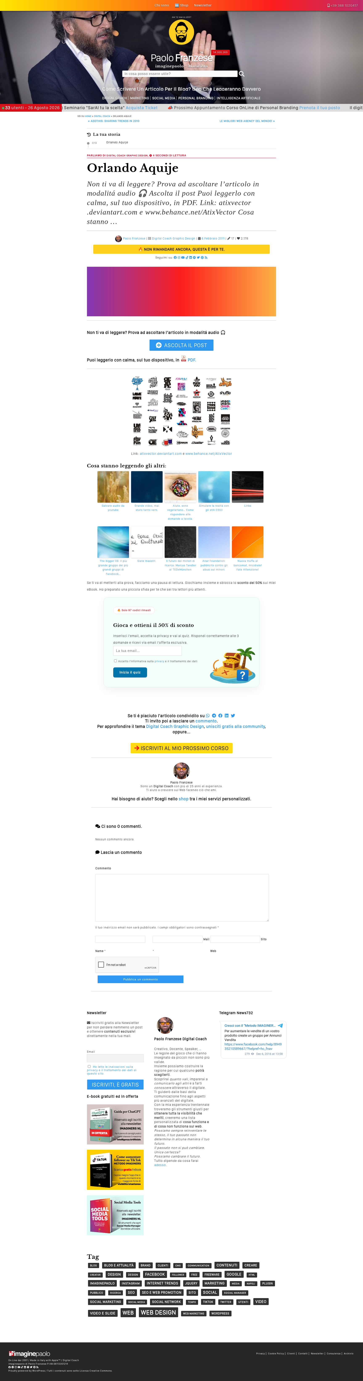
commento (206, 720)
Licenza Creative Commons (96, 1370)
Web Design (158, 1312)
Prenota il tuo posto (284, 107)
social (210, 1292)
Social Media (163, 98)
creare (251, 1265)
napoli (251, 1283)
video (261, 1301)
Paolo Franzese (134, 238)
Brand (146, 1265)
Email (91, 1051)
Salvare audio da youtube (113, 508)
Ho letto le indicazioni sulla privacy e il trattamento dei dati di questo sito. (112, 1070)
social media (136, 1302)
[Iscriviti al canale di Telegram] (13, 1367)
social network (166, 1302)
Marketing (139, 98)
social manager (235, 1292)
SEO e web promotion (162, 1292)
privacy (159, 661)
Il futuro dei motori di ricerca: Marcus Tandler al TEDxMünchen (180, 565)
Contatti (303, 1353)
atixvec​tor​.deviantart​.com (161, 454)
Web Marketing (193, 1313)
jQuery (191, 1283)
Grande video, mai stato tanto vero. (147, 508)
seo (131, 1292)
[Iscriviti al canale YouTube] (183, 257)
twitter (225, 1302)
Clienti (291, 1353)
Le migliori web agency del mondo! (247, 121)
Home (88, 116)
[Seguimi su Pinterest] (202, 257)
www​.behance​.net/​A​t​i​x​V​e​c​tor (208, 454)
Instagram (131, 1283)
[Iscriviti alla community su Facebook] (175, 257)
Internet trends (162, 1283)
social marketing (105, 1302)
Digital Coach (114, 98)
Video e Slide (103, 1313)
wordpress (220, 1313)
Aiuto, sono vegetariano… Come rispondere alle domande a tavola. (180, 512)
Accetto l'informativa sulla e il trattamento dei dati (157, 661)
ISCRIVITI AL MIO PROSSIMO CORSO (185, 748)
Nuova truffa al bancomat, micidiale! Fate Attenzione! (248, 565)
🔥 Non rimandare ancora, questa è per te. (181, 249)
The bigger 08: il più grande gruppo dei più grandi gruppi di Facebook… (113, 567)
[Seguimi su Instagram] (179, 257)
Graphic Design (137, 155)
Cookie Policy (276, 1353)
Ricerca (115, 1292)
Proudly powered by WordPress (26, 1370)
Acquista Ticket (106, 107)
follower (178, 1275)
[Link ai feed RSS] (206, 257)
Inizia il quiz (130, 672)
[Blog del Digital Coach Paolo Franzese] (181, 44)
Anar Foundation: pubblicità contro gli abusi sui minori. (214, 565)
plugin (267, 1283)
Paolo (182, 57)
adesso (160, 1165)
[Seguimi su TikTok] (187, 257)
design (114, 1274)
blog (93, 1265)
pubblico (96, 1292)
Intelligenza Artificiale (239, 98)
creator (95, 1275)
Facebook (155, 1274)
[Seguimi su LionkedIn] (190, 257)
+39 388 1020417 (344, 6)
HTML (252, 1275)
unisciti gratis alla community (235, 726)
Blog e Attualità (119, 1265)
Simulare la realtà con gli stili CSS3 (214, 508)
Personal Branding (196, 98)
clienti (163, 1265)
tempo (192, 1302)
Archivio (349, 1353)
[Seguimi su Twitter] (198, 257)
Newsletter (317, 1353)
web (128, 1312)
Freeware (212, 1274)
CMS (178, 1265)
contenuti (227, 1265)
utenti (243, 1302)
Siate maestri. (146, 560)
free (194, 1274)
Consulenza (334, 1353)
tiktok (208, 1302)
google (234, 1274)
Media (236, 1283)
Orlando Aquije (117, 142)
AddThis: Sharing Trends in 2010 (113, 121)
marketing (215, 1283)
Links (247, 505)
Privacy (260, 1353)
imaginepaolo (102, 1283)
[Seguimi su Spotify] (194, 257)
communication (198, 1265)
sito (192, 1293)
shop (184, 798)
